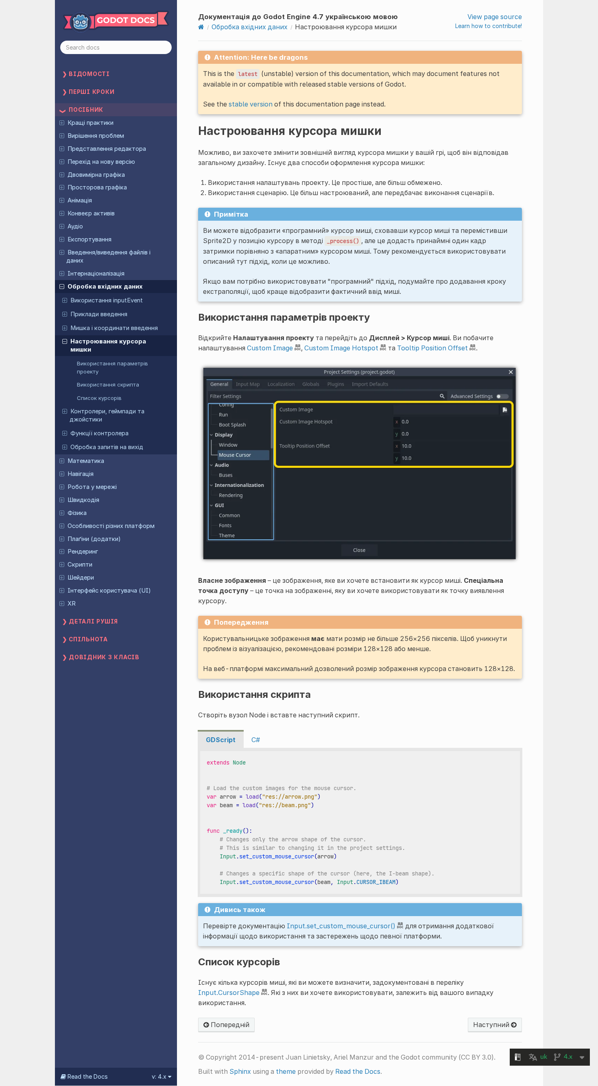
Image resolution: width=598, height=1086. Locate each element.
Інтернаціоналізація (96, 273)
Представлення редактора (107, 148)
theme (286, 1071)
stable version (251, 104)
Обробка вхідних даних (105, 286)
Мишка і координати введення (114, 328)
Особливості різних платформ (111, 526)
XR (72, 603)
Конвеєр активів (91, 213)
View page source (494, 17)
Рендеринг (83, 551)
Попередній (229, 1025)
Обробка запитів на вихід (106, 447)
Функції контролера (99, 433)
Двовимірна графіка (96, 174)
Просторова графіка (97, 187)
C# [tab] (255, 740)
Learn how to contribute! (488, 25)
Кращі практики (90, 122)
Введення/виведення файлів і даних (108, 256)
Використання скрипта (108, 384)
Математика (86, 461)
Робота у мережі (92, 487)
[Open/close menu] (61, 122)
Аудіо (75, 226)
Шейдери (81, 577)
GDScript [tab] (221, 740)
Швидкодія (83, 500)
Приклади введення (98, 314)
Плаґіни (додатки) (94, 539)
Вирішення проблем (96, 135)
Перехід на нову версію (101, 161)
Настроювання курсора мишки (108, 345)
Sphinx (240, 1071)
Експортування (89, 239)
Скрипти (80, 564)
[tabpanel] (360, 822)
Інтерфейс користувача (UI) (109, 590)
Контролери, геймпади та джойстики (107, 415)
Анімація (80, 200)
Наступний (492, 1025)
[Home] (201, 27)
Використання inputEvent (106, 300)
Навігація (81, 474)
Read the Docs (357, 1071)
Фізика (77, 513)
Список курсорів (99, 398)
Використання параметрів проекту (112, 367)
